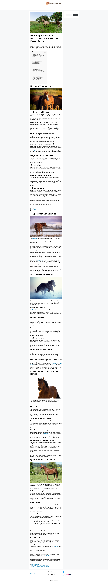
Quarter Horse (34, 309)
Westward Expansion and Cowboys (38, 56)
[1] (41, 119)
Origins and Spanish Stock (36, 54)
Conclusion (33, 83)
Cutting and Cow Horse (36, 69)
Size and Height (35, 60)
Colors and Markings (36, 62)
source (36, 544)
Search (67, 13)
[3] (54, 141)
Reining (34, 68)
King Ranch (46, 433)
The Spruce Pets (40, 260)
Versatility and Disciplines (36, 64)
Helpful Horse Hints (52, 253)
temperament (34, 238)
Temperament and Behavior (36, 63)
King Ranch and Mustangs (36, 76)
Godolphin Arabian (35, 425)
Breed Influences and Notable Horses (37, 72)
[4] (41, 152)
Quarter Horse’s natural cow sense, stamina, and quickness (46, 342)
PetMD (32, 208)
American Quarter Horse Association (38, 57)
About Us (32, 575)
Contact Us (32, 576)
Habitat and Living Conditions (37, 79)
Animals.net (33, 210)
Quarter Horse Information (35, 564)
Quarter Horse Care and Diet (36, 78)
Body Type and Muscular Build (37, 61)
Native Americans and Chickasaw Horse (38, 55)
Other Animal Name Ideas (68, 7)
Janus (47, 422)
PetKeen (33, 260)
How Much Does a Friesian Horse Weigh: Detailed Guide (40, 566)
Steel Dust (35, 445)
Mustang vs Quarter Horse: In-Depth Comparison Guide (39, 565)
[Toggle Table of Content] (45, 52)
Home (33, 7)
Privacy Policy (32, 573)
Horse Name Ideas (41, 7)
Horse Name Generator (54, 7)
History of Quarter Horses (36, 53)
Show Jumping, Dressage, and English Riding (39, 71)
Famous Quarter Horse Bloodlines (38, 77)
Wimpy (36, 448)
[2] (56, 127)
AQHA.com (33, 209)
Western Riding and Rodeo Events (38, 70)
